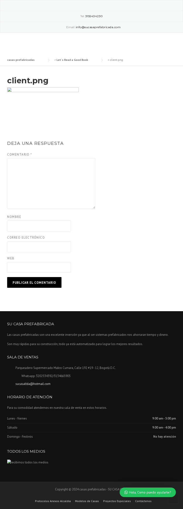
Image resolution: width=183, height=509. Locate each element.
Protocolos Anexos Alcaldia (53, 501)
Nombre (14, 217)
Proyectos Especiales (117, 501)
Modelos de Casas (87, 501)
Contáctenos (143, 501)
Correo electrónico (26, 238)
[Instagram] (91, 5)
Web (11, 258)
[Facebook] (84, 5)
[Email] (98, 5)
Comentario (19, 154)
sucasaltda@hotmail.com (33, 384)
